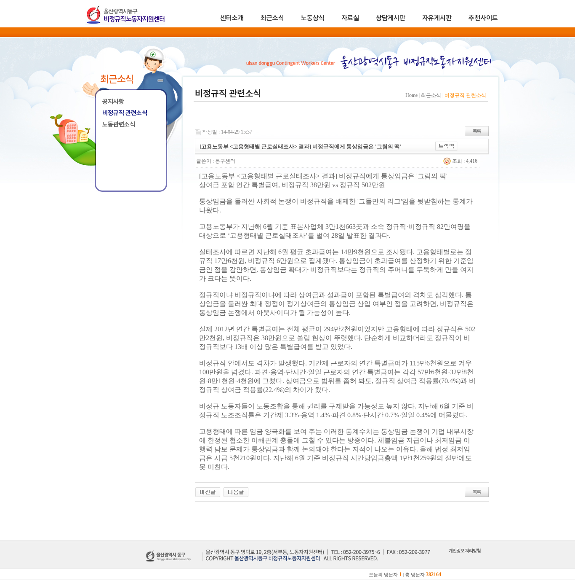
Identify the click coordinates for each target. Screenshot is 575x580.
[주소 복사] (446, 145)
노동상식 (313, 18)
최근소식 (272, 18)
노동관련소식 (118, 124)
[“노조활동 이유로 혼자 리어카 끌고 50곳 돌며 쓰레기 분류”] (236, 491)
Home (411, 95)
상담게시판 (390, 18)
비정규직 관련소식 (124, 113)
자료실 (350, 18)
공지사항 (113, 101)
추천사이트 (483, 18)
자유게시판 (437, 18)
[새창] (464, 560)
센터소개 (232, 18)
